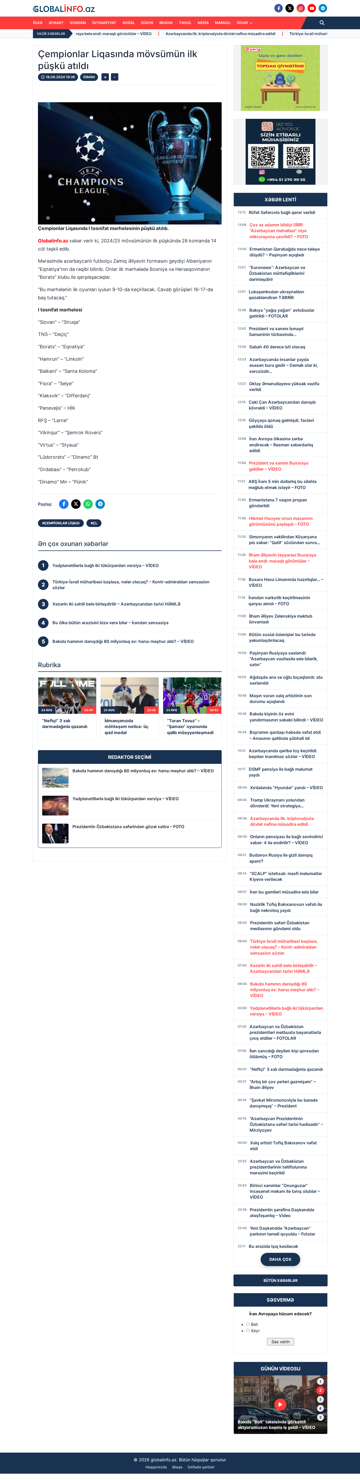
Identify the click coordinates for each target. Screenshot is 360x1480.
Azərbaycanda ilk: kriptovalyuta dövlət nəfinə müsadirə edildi (136, 33)
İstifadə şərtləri (201, 1467)
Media (203, 23)
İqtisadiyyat (104, 23)
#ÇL (94, 523)
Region (166, 23)
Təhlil (185, 23)
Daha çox (280, 1259)
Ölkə (37, 23)
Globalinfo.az (53, 240)
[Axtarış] (322, 23)
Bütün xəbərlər (281, 1280)
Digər (243, 23)
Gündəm (78, 23)
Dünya (147, 23)
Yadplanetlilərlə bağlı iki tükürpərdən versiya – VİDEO (125, 798)
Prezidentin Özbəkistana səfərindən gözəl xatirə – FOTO (128, 826)
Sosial (129, 23)
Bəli (254, 1324)
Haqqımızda (156, 1467)
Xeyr (255, 1330)
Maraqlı (223, 23)
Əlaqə (177, 1467)
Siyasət (56, 23)
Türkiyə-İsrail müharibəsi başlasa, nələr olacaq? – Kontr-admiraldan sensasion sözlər (281, 33)
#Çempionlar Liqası (61, 523)
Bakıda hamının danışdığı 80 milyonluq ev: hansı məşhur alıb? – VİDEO (143, 770)
